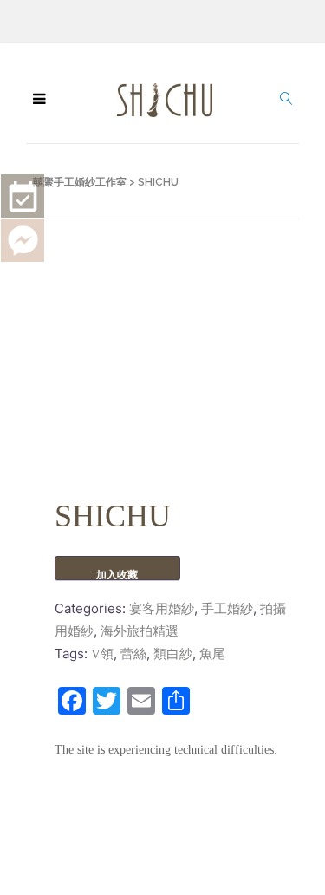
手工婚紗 (227, 609)
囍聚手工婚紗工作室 (80, 182)
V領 (102, 654)
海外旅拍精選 (140, 631)
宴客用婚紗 (161, 609)
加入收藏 (117, 574)
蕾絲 (133, 654)
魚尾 (212, 654)
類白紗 (172, 654)
